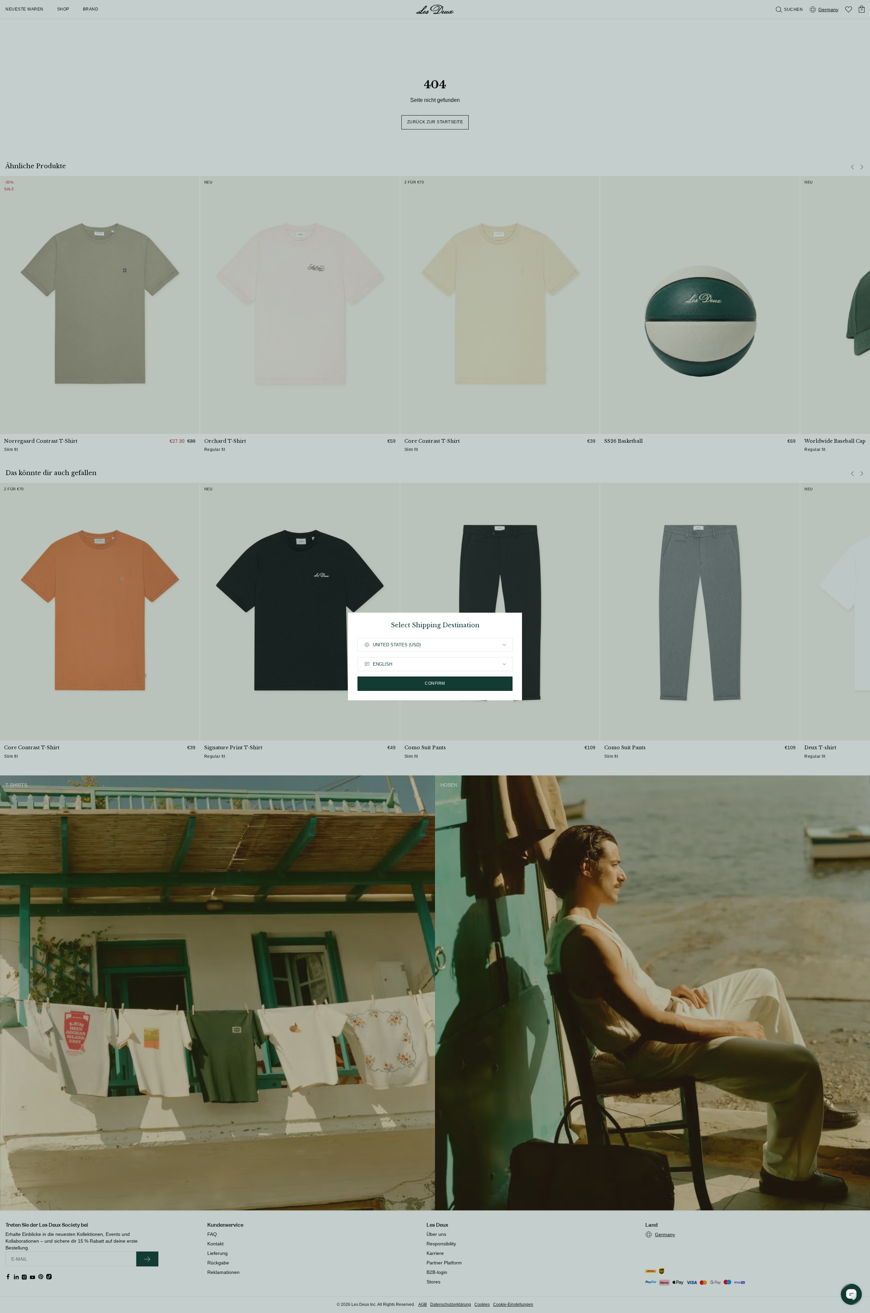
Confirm (435, 683)
